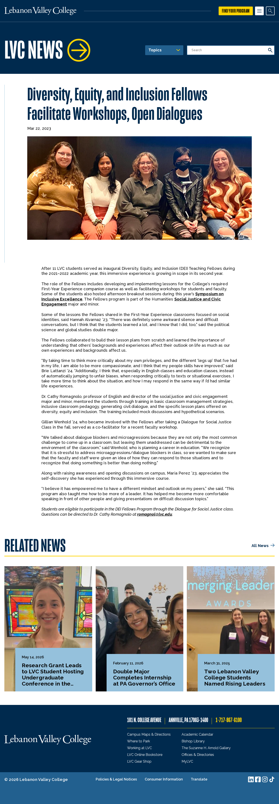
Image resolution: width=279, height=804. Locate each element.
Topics (155, 50)
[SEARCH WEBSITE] (270, 11)
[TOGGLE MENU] (259, 11)
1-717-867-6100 (229, 720)
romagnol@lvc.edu (154, 514)
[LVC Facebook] (258, 779)
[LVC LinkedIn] (251, 779)
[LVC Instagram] (265, 779)
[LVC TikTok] (272, 779)
